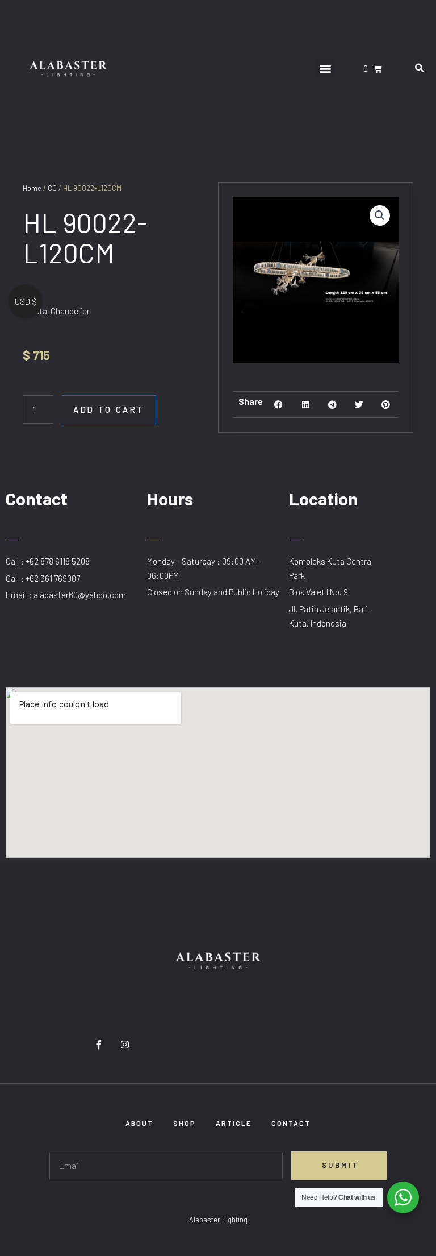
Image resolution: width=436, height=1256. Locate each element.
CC (52, 188)
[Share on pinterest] (386, 404)
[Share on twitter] (359, 404)
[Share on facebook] (278, 404)
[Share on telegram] (332, 404)
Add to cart (108, 409)
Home (32, 188)
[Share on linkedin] (305, 404)
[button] (325, 68)
